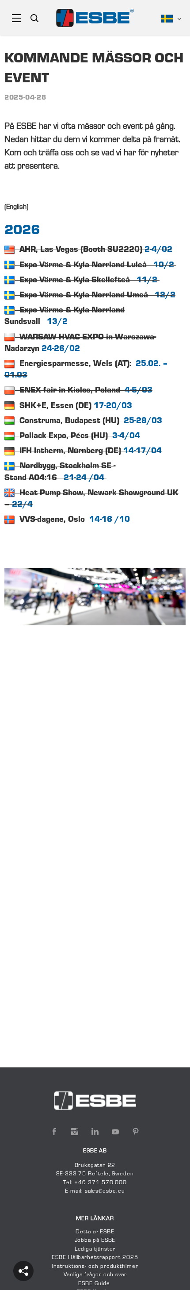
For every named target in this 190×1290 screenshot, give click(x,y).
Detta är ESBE (95, 1232)
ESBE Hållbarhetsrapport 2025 (95, 1257)
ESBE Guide (95, 1283)
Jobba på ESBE (95, 1240)
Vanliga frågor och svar (95, 1275)
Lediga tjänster (95, 1249)
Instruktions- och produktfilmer (95, 1266)
